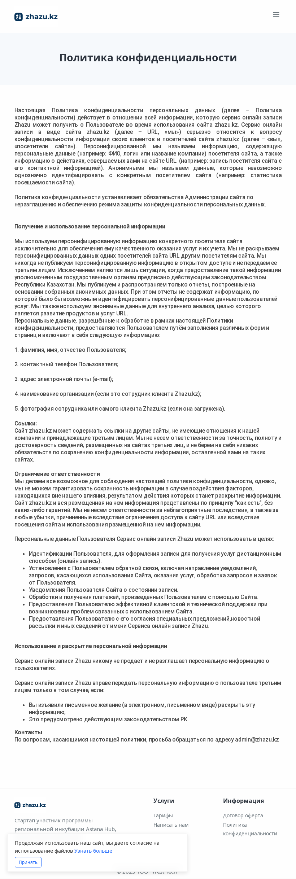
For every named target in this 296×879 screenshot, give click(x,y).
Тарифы (163, 815)
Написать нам (170, 824)
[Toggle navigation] (276, 16)
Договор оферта (243, 815)
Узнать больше (93, 850)
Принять (28, 862)
